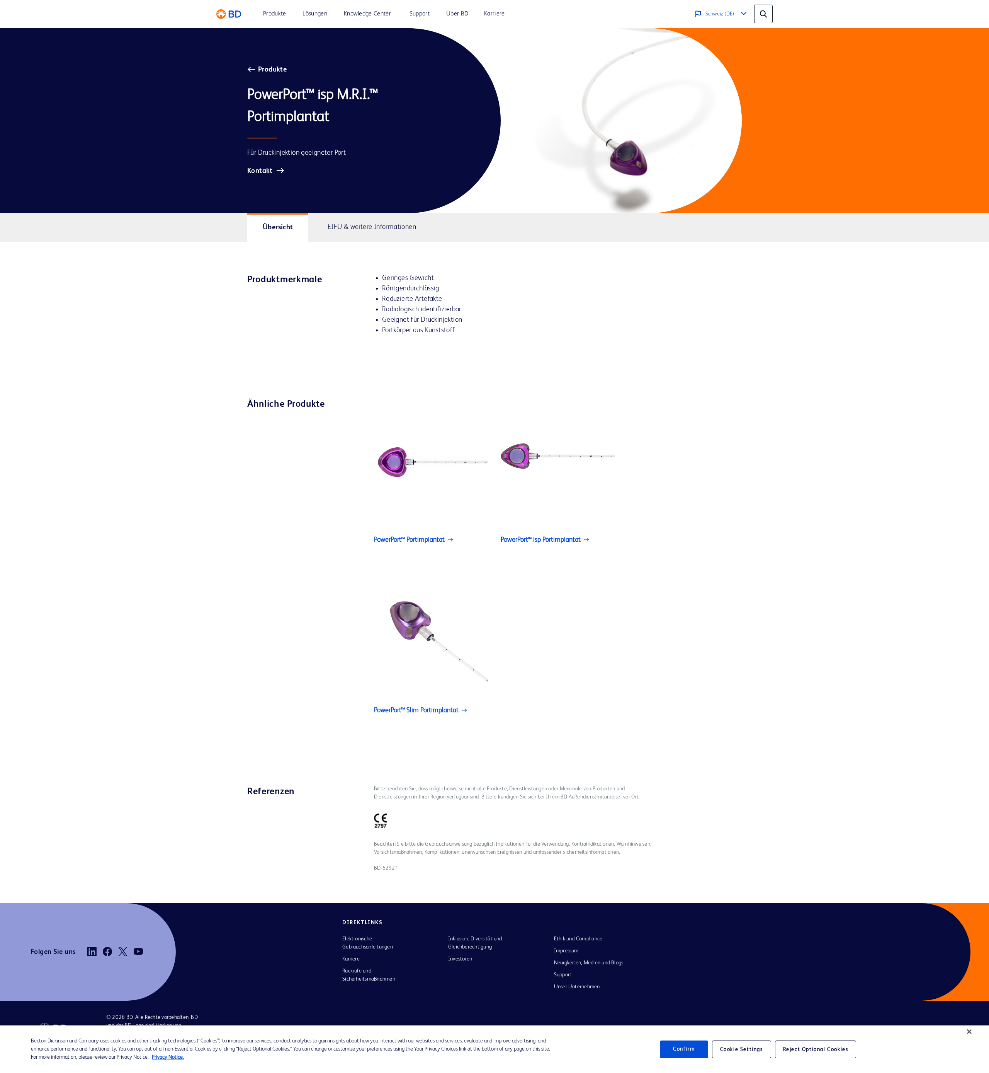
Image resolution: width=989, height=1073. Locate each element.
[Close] (969, 1031)
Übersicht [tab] (278, 227)
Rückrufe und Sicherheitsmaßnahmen (368, 975)
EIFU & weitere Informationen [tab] (372, 226)
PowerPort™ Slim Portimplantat (416, 710)
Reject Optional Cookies (815, 1049)
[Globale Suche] (763, 14)
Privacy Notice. (168, 1057)
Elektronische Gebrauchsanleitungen (367, 943)
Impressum (566, 951)
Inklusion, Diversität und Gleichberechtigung (475, 943)
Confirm (684, 1049)
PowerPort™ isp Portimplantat (541, 539)
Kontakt (260, 170)
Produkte (272, 69)
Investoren (460, 959)
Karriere (351, 959)
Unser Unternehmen (577, 986)
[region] (494, 1049)
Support (563, 974)
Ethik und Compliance (578, 939)
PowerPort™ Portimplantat (409, 539)
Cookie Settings (741, 1049)
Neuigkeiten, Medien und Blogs (589, 963)
